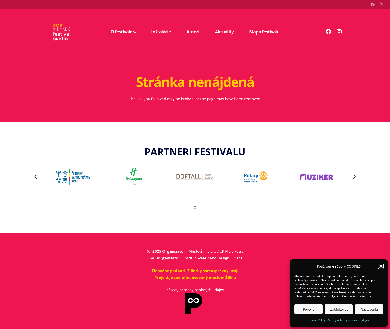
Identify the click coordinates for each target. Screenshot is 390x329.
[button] (381, 266)
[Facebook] (373, 4)
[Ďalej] (354, 177)
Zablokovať (339, 309)
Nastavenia (369, 309)
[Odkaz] (61, 31)
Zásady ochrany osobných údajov (348, 320)
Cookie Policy (317, 320)
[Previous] (36, 177)
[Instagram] (380, 4)
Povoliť (308, 309)
